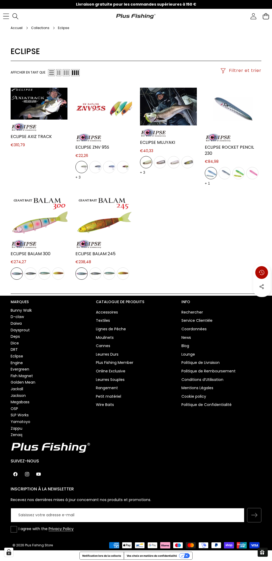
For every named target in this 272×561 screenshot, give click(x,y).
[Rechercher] (15, 16)
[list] (51, 72)
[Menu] (6, 16)
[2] (58, 72)
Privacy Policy (61, 528)
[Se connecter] (253, 16)
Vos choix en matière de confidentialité (152, 555)
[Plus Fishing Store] (136, 16)
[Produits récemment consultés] (261, 272)
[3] (66, 72)
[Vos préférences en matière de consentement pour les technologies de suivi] (8, 552)
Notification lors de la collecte (101, 555)
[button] (266, 16)
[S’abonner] (254, 515)
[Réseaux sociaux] (261, 286)
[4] (75, 72)
